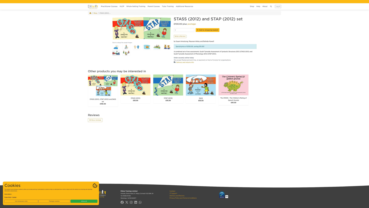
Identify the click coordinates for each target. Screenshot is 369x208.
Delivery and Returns (177, 196)
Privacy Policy (7, 197)
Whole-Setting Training (135, 6)
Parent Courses (154, 6)
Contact (172, 191)
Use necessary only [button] (21, 201)
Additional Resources (184, 6)
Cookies (14, 197)
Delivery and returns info (185, 62)
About (264, 6)
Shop (252, 6)
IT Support (173, 193)
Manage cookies (54, 201)
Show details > (8, 194)
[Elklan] (93, 6)
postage (191, 24)
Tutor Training (168, 6)
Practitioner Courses (109, 6)
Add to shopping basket (208, 30)
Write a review (95, 120)
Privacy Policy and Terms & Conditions (183, 198)
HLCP (122, 6)
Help (258, 6)
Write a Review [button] (180, 36)
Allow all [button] (84, 201)
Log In (278, 6)
